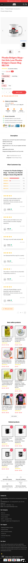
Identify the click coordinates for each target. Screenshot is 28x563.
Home (2, 9)
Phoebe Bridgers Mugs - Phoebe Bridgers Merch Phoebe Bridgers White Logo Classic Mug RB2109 (20, 464)
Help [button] (25, 561)
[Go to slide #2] (17, 51)
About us (3, 512)
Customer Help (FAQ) (5, 535)
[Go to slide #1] (10, 51)
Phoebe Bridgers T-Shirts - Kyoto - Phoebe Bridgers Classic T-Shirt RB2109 (7, 408)
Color (3, 78)
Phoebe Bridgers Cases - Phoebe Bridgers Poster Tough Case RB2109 (7, 340)
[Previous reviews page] (18, 312)
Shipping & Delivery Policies (7, 527)
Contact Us (3, 533)
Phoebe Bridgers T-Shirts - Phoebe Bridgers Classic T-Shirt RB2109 (20, 408)
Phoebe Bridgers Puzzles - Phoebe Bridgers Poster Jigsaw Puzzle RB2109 (7, 383)
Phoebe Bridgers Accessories (12, 9)
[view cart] (26, 4)
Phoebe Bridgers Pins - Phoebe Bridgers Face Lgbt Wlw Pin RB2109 (7, 362)
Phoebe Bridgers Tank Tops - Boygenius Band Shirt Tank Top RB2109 (20, 362)
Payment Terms (4, 529)
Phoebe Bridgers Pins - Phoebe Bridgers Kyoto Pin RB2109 (20, 340)
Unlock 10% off (3, 556)
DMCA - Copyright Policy (6, 518)
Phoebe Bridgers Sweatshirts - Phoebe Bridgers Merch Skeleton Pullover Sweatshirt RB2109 (20, 384)
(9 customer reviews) (12, 68)
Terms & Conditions (5, 514)
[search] (24, 4)
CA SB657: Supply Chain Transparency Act (10, 520)
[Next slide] (25, 30)
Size (3, 83)
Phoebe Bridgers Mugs (6, 11)
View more (14, 416)
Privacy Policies (4, 516)
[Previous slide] (2, 30)
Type (3, 73)
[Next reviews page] (25, 312)
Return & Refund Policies (6, 531)
